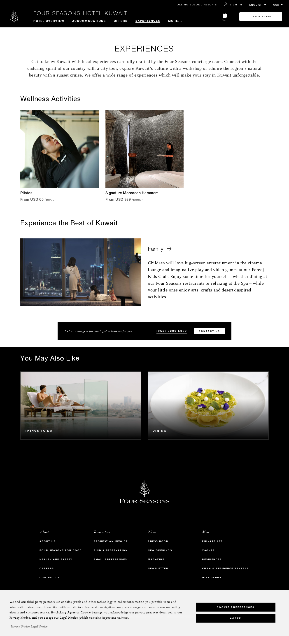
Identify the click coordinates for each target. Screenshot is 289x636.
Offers (121, 21)
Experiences (147, 20)
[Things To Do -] (81, 405)
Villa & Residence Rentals (225, 568)
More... (175, 21)
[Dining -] (208, 405)
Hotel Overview (48, 21)
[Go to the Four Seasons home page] (14, 16)
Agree (235, 618)
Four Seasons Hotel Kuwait (80, 13)
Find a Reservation (111, 550)
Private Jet (212, 541)
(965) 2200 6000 (171, 331)
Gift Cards (211, 577)
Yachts (208, 550)
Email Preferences (110, 559)
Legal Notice (39, 626)
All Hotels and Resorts (197, 4)
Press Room (158, 541)
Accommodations (89, 21)
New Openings (160, 550)
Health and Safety (56, 559)
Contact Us (209, 331)
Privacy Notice (20, 626)
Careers (47, 568)
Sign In (236, 4)
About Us (48, 541)
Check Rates (261, 16)
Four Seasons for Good (61, 550)
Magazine (156, 559)
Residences (211, 559)
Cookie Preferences (235, 607)
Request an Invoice (111, 541)
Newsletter (158, 568)
